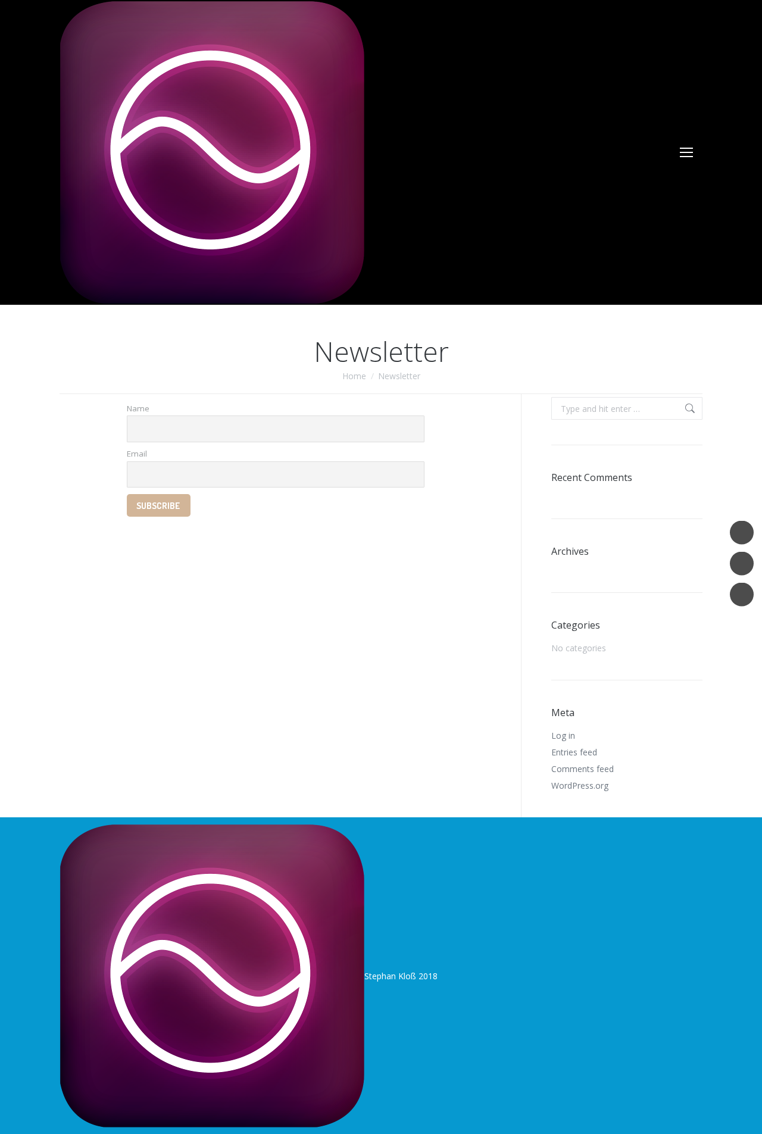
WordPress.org (579, 785)
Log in (563, 735)
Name (138, 408)
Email (137, 453)
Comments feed (582, 768)
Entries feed (574, 752)
